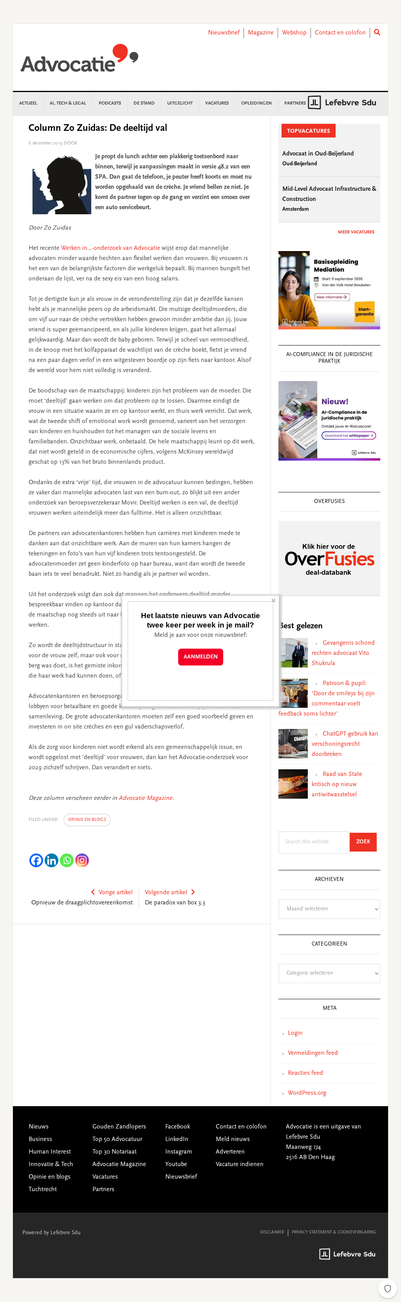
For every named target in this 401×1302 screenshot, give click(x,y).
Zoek (366, 842)
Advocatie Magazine (145, 798)
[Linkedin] (51, 860)
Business (40, 1139)
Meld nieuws (233, 1139)
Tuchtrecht (43, 1189)
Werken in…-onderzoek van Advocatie (110, 248)
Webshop (294, 33)
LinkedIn (176, 1139)
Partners (103, 1189)
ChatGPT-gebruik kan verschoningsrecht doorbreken (345, 744)
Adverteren (230, 1152)
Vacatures (105, 1177)
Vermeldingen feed (313, 1053)
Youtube (176, 1164)
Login (295, 1033)
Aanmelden (201, 657)
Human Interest (50, 1152)
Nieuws (39, 1127)
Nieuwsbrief (224, 33)
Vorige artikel (116, 893)
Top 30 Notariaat (114, 1152)
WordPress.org (307, 1093)
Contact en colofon (340, 33)
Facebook (177, 1127)
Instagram (178, 1152)
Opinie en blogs (87, 819)
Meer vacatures (356, 232)
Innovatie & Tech (51, 1164)
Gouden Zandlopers (119, 1127)
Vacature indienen (240, 1164)
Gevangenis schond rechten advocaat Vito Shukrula (343, 653)
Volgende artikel (166, 893)
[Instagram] (82, 860)
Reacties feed (305, 1073)
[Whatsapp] (67, 860)
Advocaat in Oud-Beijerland (318, 154)
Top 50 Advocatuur (117, 1139)
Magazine (261, 33)
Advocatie (79, 61)
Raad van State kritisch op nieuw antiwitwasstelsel (337, 784)
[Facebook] (36, 860)
